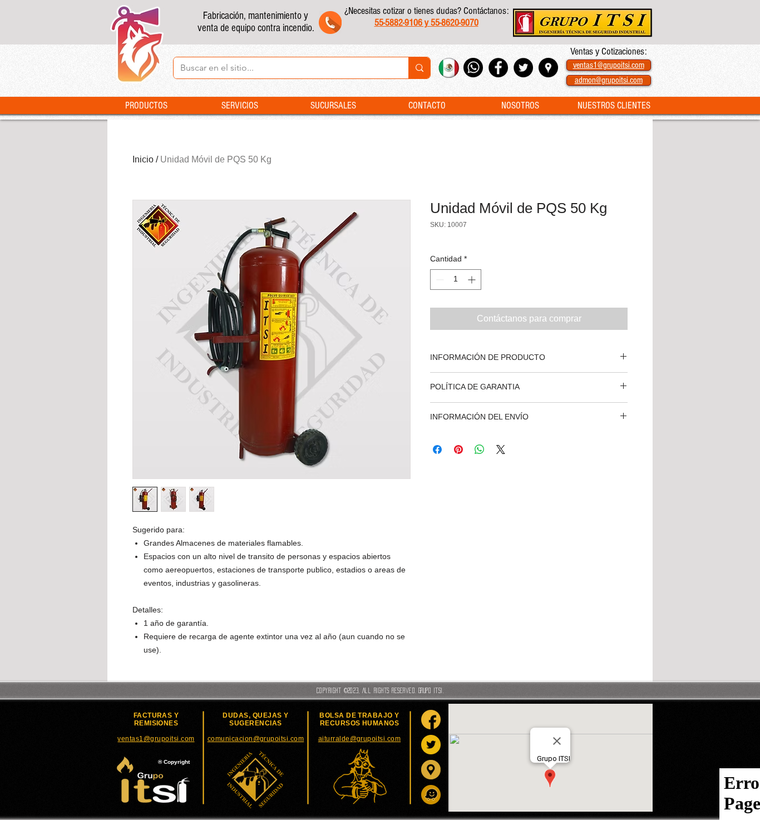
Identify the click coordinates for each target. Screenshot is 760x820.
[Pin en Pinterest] (458, 449)
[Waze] (431, 794)
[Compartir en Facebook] (437, 449)
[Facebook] (431, 719)
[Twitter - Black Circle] (523, 67)
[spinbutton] (456, 279)
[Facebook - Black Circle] (498, 67)
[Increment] (473, 279)
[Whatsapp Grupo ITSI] (473, 67)
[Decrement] (439, 279)
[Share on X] (500, 449)
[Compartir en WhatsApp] (479, 449)
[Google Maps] (431, 769)
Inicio (143, 159)
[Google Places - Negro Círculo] (548, 67)
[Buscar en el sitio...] (419, 67)
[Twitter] (431, 744)
